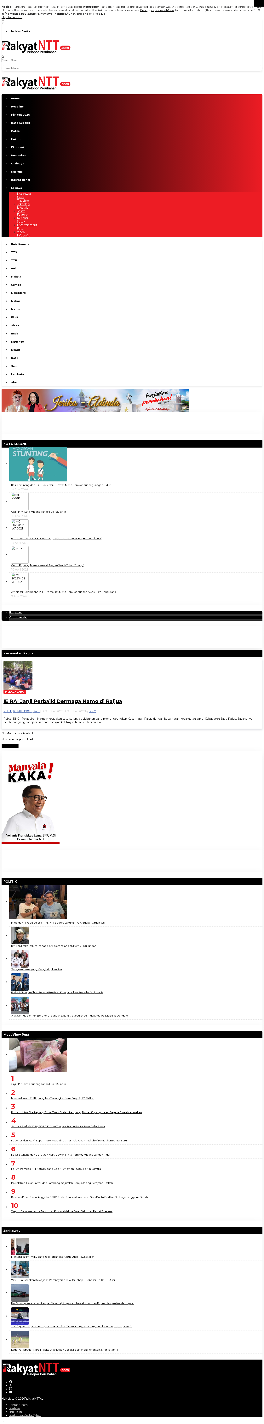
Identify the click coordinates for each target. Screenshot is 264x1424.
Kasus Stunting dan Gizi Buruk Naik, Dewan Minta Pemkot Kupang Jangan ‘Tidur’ (61, 484)
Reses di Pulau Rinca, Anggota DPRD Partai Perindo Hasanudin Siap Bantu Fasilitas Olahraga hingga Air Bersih (79, 1197)
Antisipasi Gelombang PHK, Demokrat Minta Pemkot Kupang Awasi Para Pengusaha (63, 591)
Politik (7, 711)
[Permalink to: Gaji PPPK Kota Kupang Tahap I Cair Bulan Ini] (20, 501)
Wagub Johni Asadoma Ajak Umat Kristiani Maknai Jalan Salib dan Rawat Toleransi (61, 1211)
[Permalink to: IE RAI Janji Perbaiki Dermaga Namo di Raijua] (17, 675)
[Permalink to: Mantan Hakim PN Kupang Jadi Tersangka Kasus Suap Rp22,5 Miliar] (20, 1246)
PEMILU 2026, (23, 711)
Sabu (36, 711)
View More (10, 746)
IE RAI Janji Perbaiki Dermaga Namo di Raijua (62, 701)
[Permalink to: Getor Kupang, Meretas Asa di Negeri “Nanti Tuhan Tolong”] (20, 554)
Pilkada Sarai (14, 691)
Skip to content (12, 17)
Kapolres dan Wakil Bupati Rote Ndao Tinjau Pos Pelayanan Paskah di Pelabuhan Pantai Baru (69, 1140)
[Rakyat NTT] (36, 46)
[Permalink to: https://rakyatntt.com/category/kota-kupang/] (29, 444)
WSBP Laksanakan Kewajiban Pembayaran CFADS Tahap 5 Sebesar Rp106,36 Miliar (63, 1279)
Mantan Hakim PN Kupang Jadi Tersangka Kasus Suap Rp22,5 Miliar (52, 1098)
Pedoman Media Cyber (25, 1415)
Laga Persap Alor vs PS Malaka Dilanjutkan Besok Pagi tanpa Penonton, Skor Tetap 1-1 (64, 1349)
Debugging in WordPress (157, 10)
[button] (259, 3)
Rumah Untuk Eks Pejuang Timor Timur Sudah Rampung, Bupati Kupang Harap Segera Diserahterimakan (76, 1112)
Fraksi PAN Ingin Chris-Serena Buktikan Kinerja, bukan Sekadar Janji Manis (57, 992)
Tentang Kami (18, 1405)
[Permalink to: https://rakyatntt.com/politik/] (18, 881)
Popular (15, 612)
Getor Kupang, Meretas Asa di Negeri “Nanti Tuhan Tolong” (47, 565)
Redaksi (14, 1408)
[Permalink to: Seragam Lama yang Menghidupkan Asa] (20, 958)
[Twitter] (10, 1385)
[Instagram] (10, 1389)
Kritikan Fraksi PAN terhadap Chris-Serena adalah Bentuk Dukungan (53, 945)
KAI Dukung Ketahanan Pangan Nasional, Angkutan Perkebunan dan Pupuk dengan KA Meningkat (72, 1303)
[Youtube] (10, 1392)
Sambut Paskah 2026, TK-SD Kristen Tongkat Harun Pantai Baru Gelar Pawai (58, 1126)
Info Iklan (15, 1412)
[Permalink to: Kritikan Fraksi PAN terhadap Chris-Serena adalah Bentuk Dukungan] (20, 935)
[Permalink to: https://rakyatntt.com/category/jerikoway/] (22, 1231)
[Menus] (3, 20)
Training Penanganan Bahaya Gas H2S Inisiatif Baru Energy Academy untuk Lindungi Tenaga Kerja (71, 1326)
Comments (18, 617)
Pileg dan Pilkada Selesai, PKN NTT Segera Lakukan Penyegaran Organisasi (58, 922)
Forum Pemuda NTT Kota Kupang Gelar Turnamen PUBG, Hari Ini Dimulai (56, 538)
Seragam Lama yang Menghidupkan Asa (36, 969)
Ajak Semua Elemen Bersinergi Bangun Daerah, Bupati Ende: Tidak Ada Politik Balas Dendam (69, 1015)
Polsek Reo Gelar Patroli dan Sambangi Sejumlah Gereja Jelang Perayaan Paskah (62, 1182)
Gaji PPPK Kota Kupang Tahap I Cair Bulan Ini (38, 511)
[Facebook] (10, 1382)
